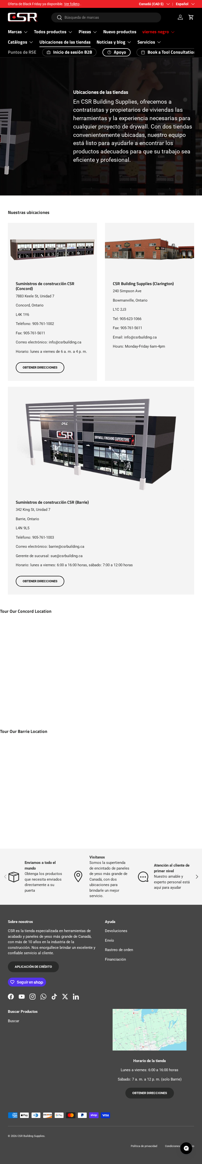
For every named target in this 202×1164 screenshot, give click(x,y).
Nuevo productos (119, 31)
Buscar (13, 1021)
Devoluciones (116, 931)
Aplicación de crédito (33, 967)
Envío (109, 940)
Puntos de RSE (22, 52)
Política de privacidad (144, 1146)
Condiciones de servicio (179, 1146)
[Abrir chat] (186, 1148)
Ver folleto (72, 4)
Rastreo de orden (119, 950)
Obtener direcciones (40, 367)
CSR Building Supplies (31, 1136)
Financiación (115, 959)
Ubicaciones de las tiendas (65, 42)
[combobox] (106, 17)
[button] (191, 17)
